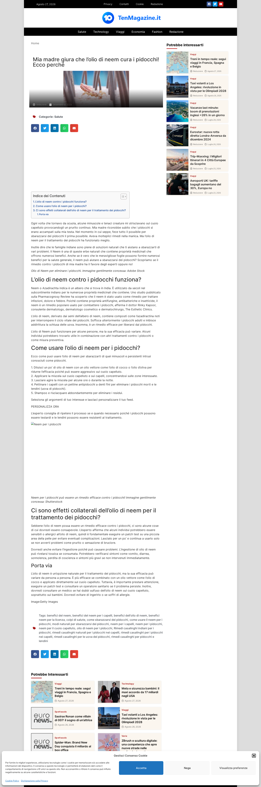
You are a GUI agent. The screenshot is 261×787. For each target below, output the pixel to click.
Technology (101, 31)
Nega (187, 768)
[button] (254, 755)
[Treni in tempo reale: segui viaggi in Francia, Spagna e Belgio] (42, 692)
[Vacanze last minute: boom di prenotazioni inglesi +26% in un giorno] (177, 111)
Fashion (157, 31)
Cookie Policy (12, 780)
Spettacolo (61, 712)
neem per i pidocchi (148, 624)
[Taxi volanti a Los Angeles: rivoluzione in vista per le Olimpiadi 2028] (109, 718)
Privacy (108, 3)
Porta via (43, 214)
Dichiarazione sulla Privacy (34, 780)
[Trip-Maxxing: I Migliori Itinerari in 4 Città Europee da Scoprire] (177, 160)
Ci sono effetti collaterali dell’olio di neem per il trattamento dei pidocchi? (81, 210)
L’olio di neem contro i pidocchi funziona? (61, 201)
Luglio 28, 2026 (214, 120)
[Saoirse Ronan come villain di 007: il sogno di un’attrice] (42, 718)
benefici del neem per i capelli (92, 615)
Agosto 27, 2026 (66, 701)
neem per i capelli (122, 624)
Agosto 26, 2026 (66, 725)
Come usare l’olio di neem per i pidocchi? (61, 206)
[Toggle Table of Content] (122, 197)
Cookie (140, 3)
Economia (138, 31)
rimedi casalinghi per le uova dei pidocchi (82, 636)
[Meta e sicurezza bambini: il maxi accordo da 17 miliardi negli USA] (109, 692)
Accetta (141, 768)
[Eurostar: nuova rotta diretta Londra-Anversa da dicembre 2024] (177, 135)
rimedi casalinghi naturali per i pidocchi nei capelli (85, 632)
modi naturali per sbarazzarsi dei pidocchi (80, 624)
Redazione (157, 3)
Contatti (124, 3)
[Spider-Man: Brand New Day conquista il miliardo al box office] (42, 744)
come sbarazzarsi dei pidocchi (107, 619)
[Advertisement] (96, 165)
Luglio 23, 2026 (214, 193)
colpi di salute (75, 619)
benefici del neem (59, 615)
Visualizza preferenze (233, 768)
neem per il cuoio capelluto (57, 628)
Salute (82, 31)
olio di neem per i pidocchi (94, 628)
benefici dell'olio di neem (130, 615)
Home (35, 43)
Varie (124, 736)
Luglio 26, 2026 (214, 144)
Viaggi (120, 31)
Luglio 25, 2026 (214, 168)
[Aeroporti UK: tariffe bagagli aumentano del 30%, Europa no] (177, 184)
